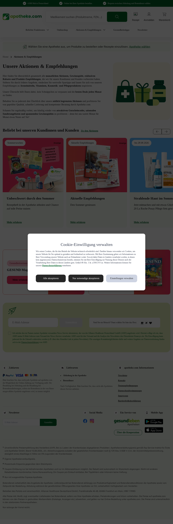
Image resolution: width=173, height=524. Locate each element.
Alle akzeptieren (47, 278)
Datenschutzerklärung (103, 265)
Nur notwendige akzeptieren (82, 278)
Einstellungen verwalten (121, 278)
